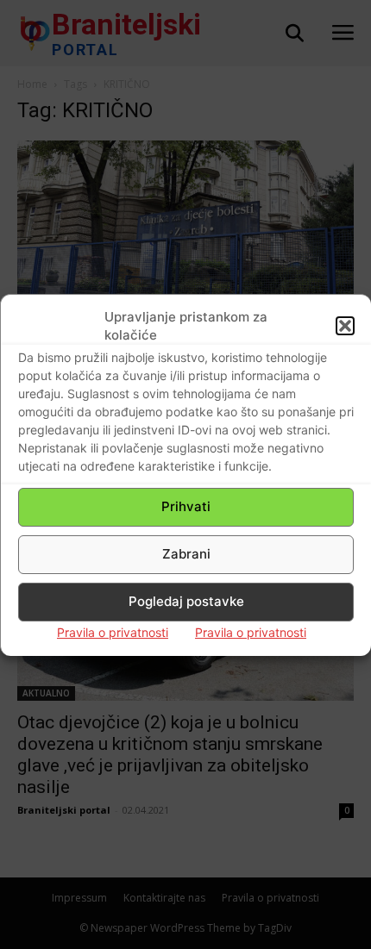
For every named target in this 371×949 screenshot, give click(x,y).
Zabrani (186, 554)
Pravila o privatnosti (112, 632)
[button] (345, 325)
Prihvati (186, 506)
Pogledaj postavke (186, 601)
